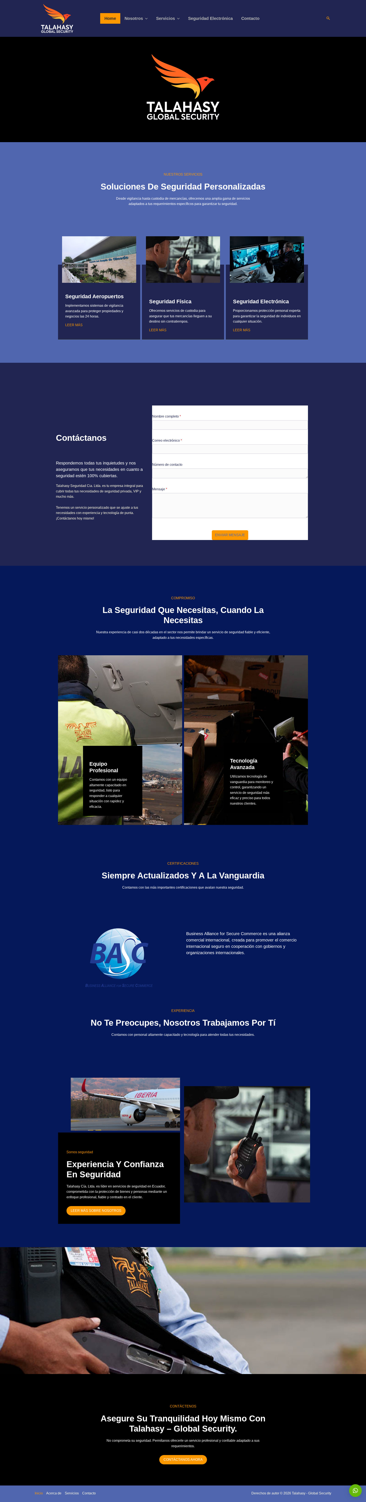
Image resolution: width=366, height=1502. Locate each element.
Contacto (250, 18)
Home (110, 18)
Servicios (165, 18)
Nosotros (134, 18)
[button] (355, 1490)
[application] (145, 18)
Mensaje (159, 489)
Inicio (39, 1493)
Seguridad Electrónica (210, 18)
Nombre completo (166, 416)
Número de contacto (167, 464)
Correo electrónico (167, 440)
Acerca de (53, 1493)
